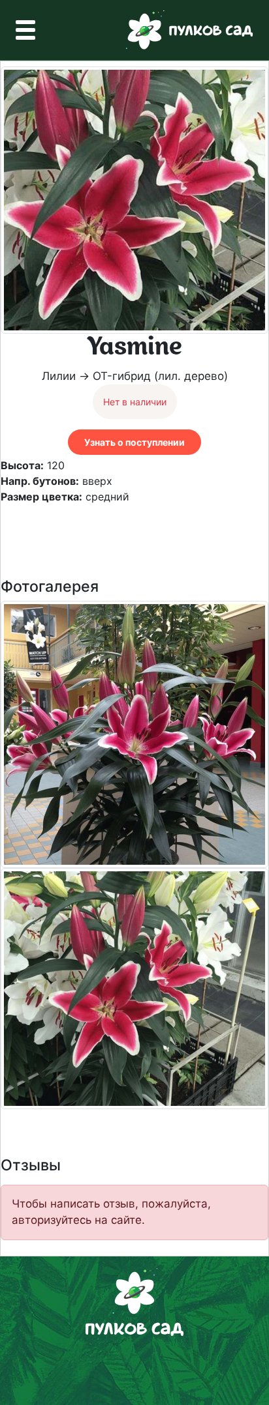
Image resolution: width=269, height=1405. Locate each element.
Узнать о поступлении (134, 442)
